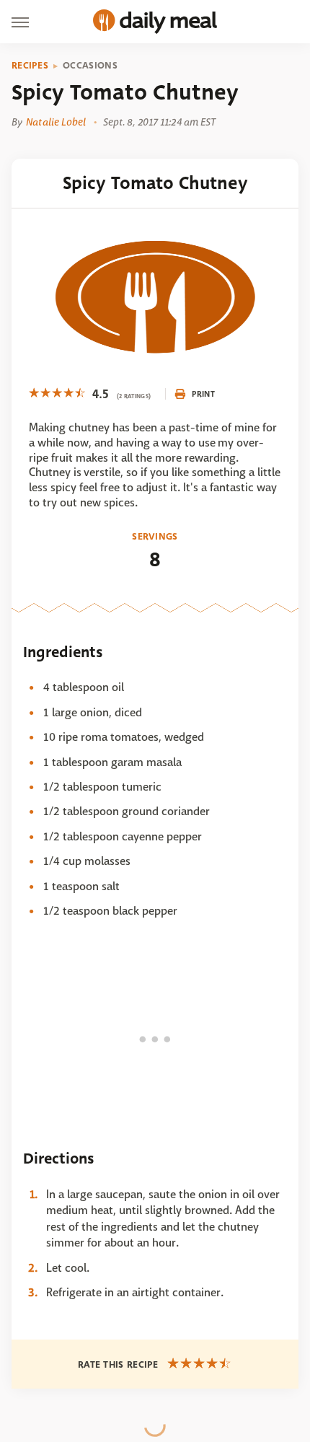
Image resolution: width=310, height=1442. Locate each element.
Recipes (30, 66)
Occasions (90, 66)
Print (203, 394)
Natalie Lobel (56, 121)
